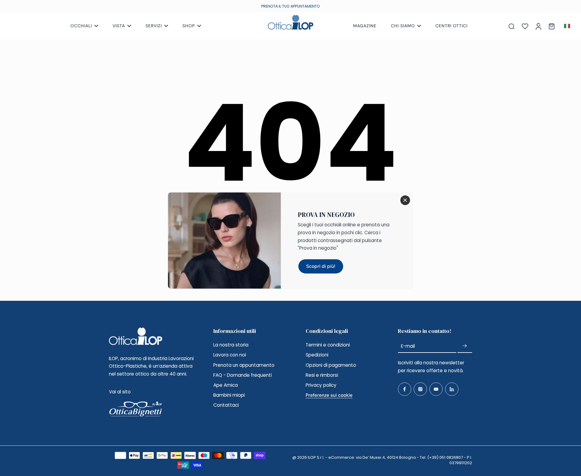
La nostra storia (230, 345)
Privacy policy (321, 385)
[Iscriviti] (465, 346)
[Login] (538, 26)
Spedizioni (317, 355)
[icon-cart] (551, 26)
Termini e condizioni (328, 345)
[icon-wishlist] (524, 26)
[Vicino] (405, 200)
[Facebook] (404, 389)
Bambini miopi (229, 395)
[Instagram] (420, 389)
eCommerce (341, 457)
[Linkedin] (451, 389)
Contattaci (226, 405)
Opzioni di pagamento (331, 365)
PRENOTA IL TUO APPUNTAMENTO (290, 6)
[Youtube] (436, 389)
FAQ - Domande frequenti (242, 375)
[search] (511, 26)
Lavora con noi (229, 355)
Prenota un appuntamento (243, 365)
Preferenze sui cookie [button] (329, 395)
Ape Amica (225, 385)
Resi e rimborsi (322, 375)
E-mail (408, 346)
